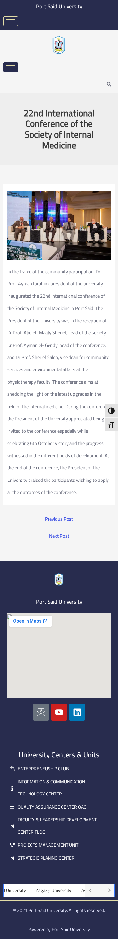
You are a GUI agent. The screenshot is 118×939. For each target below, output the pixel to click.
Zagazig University (48, 890)
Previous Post (59, 519)
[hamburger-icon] (10, 21)
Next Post (59, 536)
